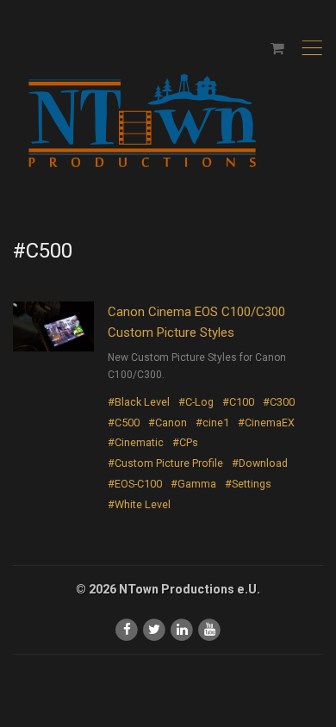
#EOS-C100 (135, 483)
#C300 (279, 401)
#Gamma (193, 483)
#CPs (185, 442)
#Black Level (139, 401)
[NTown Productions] (142, 122)
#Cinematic (136, 442)
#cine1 (212, 422)
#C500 (124, 422)
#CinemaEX (266, 422)
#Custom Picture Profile (165, 463)
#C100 (238, 401)
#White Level (139, 504)
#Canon (167, 422)
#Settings (248, 483)
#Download (260, 463)
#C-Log (196, 401)
